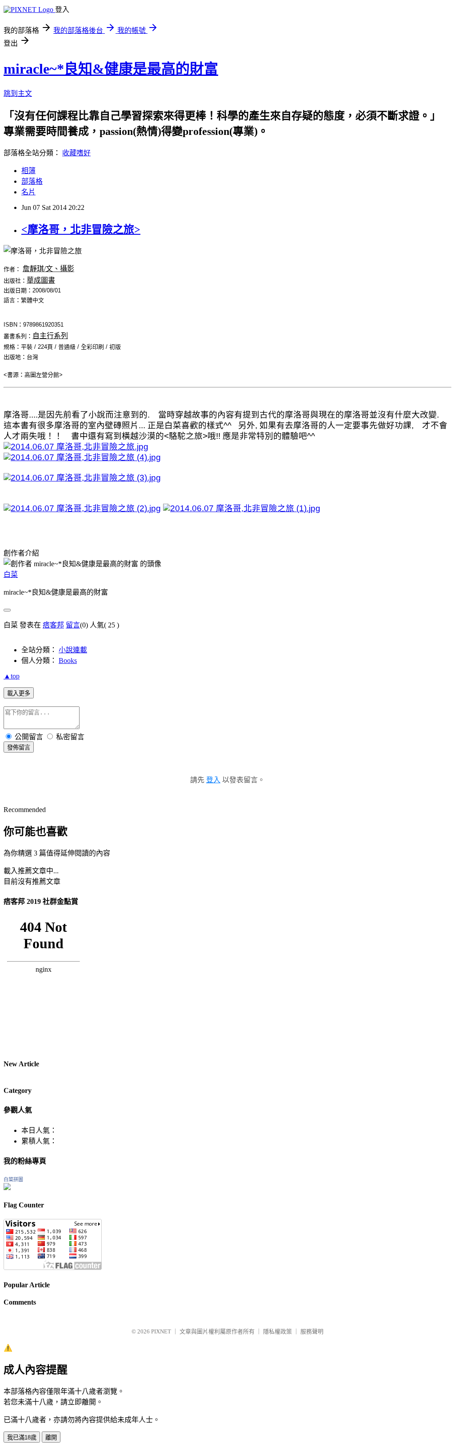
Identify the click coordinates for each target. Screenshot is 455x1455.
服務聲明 (311, 1331)
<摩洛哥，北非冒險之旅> (80, 229)
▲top (12, 676)
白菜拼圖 (13, 1179)
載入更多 (18, 693)
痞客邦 (53, 625)
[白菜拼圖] (7, 1187)
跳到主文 (18, 93)
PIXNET (161, 1331)
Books (68, 660)
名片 (28, 192)
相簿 (28, 170)
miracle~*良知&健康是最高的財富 (111, 69)
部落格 (32, 181)
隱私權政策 (277, 1331)
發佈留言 (18, 747)
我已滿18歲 (21, 1437)
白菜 (11, 574)
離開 (51, 1437)
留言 (73, 625)
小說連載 (73, 650)
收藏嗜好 (76, 153)
